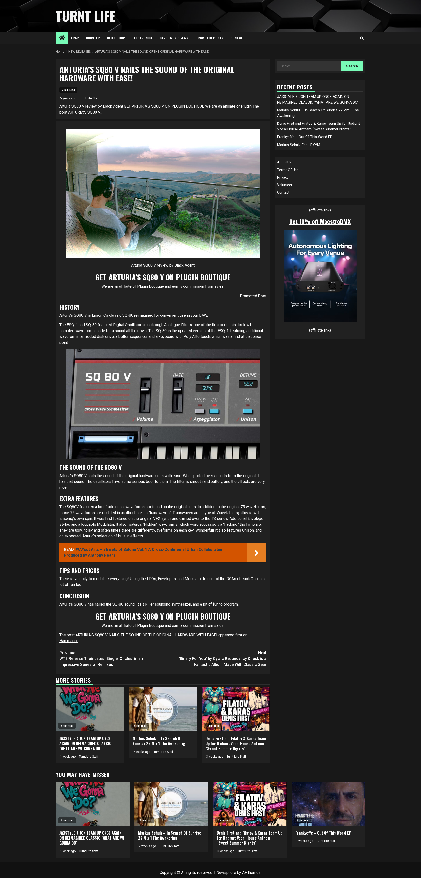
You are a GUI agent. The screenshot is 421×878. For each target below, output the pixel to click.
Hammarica (68, 641)
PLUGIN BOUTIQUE (203, 277)
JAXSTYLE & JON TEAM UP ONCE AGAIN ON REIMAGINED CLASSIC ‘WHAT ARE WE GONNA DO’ (85, 743)
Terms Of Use (287, 170)
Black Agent (184, 265)
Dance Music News (174, 37)
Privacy (282, 177)
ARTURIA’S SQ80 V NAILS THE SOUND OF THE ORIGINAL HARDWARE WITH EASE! (146, 635)
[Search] (362, 38)
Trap (75, 37)
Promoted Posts (209, 37)
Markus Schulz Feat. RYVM (298, 145)
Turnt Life (85, 16)
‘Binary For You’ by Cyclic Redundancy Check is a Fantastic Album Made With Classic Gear (222, 658)
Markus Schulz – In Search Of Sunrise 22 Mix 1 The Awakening (159, 740)
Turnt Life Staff (89, 98)
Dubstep (93, 37)
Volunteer (284, 185)
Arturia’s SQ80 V (73, 315)
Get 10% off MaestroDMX (320, 221)
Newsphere (226, 872)
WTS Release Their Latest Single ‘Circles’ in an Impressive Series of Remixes (101, 658)
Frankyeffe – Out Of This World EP (304, 137)
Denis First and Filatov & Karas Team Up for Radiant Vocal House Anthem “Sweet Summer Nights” (235, 743)
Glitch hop (116, 37)
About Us (284, 162)
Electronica (142, 37)
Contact (237, 37)
